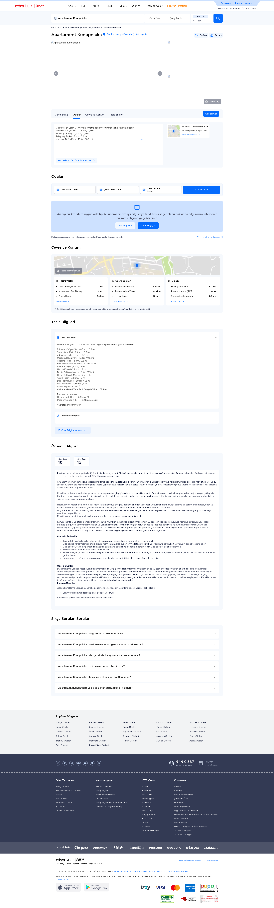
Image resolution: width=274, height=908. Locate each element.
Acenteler (235, 8)
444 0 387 (251, 8)
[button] (218, 18)
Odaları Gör (211, 113)
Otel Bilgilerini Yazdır (73, 430)
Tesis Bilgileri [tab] (116, 114)
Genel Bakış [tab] (61, 114)
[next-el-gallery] (160, 73)
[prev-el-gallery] (56, 73)
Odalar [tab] (77, 114)
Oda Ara (203, 189)
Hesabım (228, 3)
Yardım (221, 8)
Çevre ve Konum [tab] (94, 114)
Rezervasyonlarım (245, 3)
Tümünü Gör (62, 301)
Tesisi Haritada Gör (70, 270)
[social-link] (58, 763)
